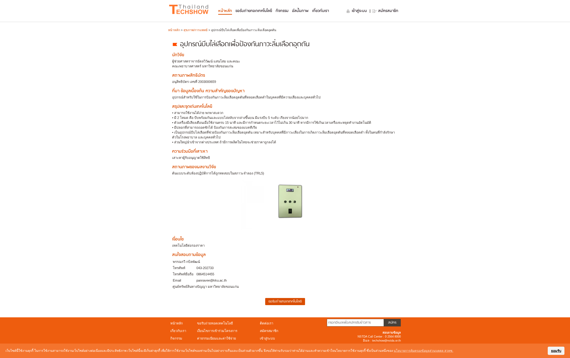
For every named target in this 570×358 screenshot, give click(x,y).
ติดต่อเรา (266, 323)
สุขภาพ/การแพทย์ (195, 30)
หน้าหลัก (225, 11)
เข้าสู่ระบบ (360, 11)
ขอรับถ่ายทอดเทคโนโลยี (254, 11)
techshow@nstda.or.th (386, 340)
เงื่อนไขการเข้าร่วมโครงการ (217, 331)
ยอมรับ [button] (556, 351)
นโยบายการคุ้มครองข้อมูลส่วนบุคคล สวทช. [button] (423, 350)
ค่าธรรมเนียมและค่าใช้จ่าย (216, 338)
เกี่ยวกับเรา (320, 11)
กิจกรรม (282, 11)
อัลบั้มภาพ (300, 11)
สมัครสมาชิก (388, 11)
